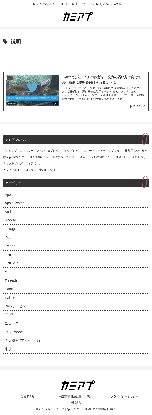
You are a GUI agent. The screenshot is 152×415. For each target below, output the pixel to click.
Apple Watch (15, 203)
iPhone (10, 246)
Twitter (10, 298)
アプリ (10, 315)
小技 (8, 349)
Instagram (12, 229)
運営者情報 (27, 396)
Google (10, 220)
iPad (8, 237)
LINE (8, 255)
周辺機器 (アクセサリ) (22, 340)
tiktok (9, 289)
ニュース (12, 323)
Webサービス (15, 306)
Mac (8, 272)
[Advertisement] (76, 57)
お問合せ (76, 402)
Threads (11, 280)
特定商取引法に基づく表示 (76, 396)
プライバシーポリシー (124, 396)
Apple (9, 195)
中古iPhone (14, 332)
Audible (10, 212)
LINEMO (11, 263)
